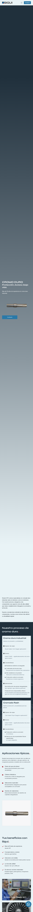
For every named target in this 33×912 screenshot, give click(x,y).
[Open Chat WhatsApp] (28, 904)
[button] (21, 2)
